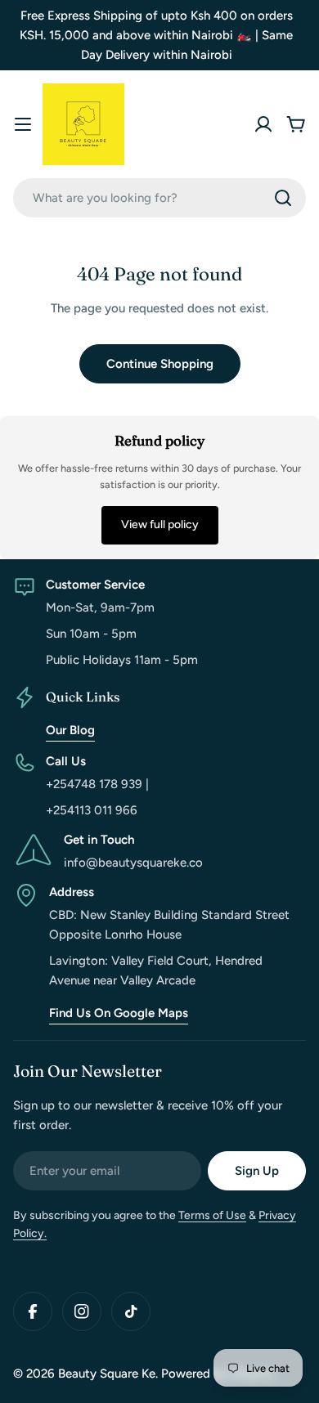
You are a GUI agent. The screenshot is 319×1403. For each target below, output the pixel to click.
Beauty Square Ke (106, 1373)
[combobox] (159, 197)
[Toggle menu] (23, 124)
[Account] (263, 124)
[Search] (283, 198)
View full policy (160, 524)
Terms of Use (212, 1215)
